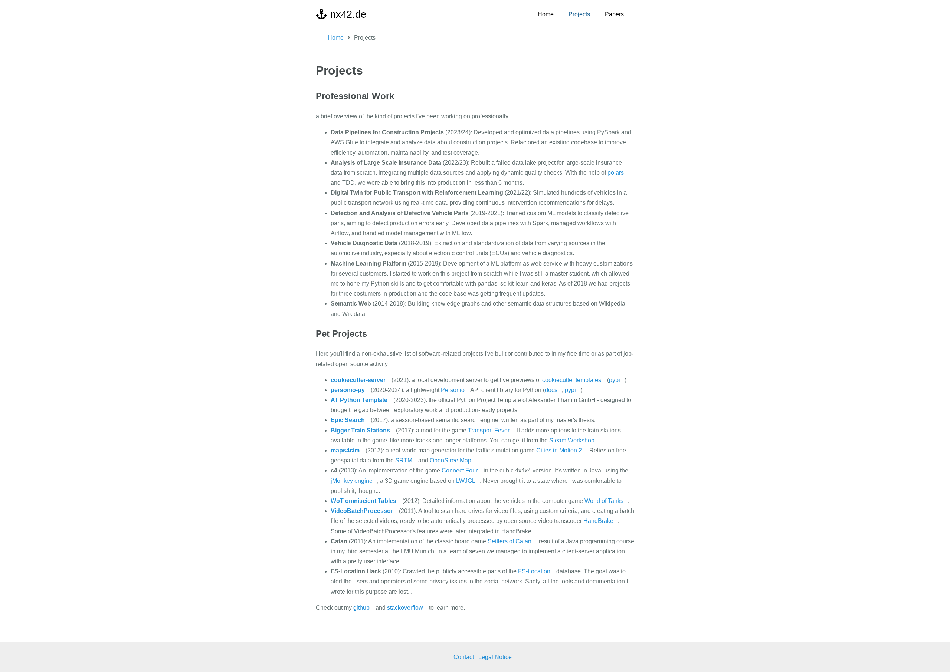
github (361, 608)
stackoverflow (405, 608)
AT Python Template (359, 400)
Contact (463, 657)
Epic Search (348, 420)
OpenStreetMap (450, 460)
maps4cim (345, 450)
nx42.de (346, 14)
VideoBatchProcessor (362, 511)
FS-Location (534, 571)
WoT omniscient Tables (363, 501)
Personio (453, 390)
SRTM (403, 460)
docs (551, 390)
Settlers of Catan (509, 541)
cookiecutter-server (358, 380)
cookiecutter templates (571, 380)
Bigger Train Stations (360, 430)
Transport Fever (489, 430)
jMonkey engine (352, 481)
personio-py (348, 390)
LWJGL (465, 481)
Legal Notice (495, 657)
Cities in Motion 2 (559, 450)
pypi (614, 380)
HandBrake (598, 521)
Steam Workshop (571, 440)
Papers (614, 14)
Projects (579, 14)
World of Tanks (603, 501)
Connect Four (460, 470)
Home (546, 14)
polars (615, 172)
